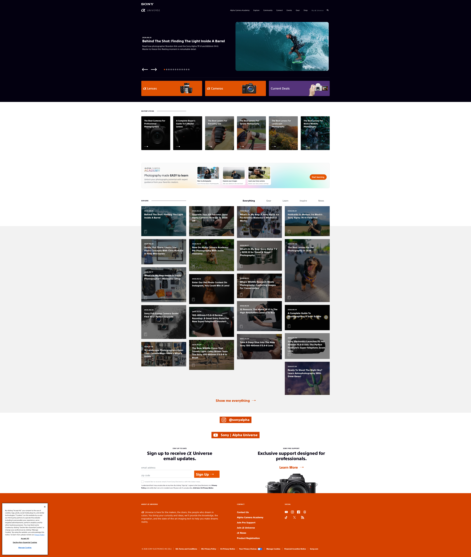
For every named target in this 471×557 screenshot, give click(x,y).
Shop (306, 10)
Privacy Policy (39, 534)
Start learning (318, 177)
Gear (298, 10)
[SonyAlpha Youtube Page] (286, 512)
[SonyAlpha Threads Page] (304, 512)
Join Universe (246, 527)
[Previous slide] (145, 69)
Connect (279, 10)
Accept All (25, 538)
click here (196, 488)
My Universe (318, 10)
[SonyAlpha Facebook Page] (298, 512)
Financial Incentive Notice (295, 549)
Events (289, 10)
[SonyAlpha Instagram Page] (292, 512)
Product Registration (248, 538)
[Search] (328, 10)
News (242, 532)
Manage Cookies (273, 549)
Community (267, 10)
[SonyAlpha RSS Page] (302, 517)
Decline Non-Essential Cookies (25, 542)
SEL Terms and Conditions (186, 549)
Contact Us (243, 512)
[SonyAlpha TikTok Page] (286, 517)
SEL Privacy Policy (208, 549)
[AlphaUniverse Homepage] (150, 10)
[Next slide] (153, 69)
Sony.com (314, 549)
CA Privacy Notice (206, 488)
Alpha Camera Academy (239, 10)
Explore (256, 10)
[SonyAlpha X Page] (294, 517)
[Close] (44, 506)
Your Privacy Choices (248, 549)
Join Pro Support (246, 522)
